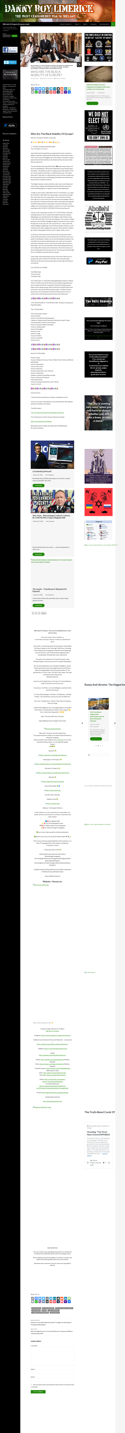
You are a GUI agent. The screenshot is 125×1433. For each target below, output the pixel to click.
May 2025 (5, 156)
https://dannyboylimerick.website (53, 781)
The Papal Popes (44, 68)
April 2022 (5, 189)
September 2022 (7, 182)
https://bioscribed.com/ (53, 790)
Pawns (85, 24)
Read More (38, 485)
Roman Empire (36, 1310)
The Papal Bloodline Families (40, 1312)
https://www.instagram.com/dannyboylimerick (56, 1035)
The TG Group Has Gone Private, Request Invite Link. (47, 412)
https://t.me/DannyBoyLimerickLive (55, 1048)
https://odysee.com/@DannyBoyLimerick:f (52, 1055)
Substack (61, 740)
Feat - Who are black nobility (64, 1308)
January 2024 (6, 174)
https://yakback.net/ (53, 803)
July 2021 (5, 197)
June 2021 (5, 199)
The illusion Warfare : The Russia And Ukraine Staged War (98, 714)
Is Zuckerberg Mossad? (42, 471)
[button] (82, 720)
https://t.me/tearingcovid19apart (41, 421)
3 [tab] (98, 741)
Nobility (77, 24)
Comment (34, 1346)
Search (4, 33)
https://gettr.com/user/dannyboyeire (54, 1073)
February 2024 (6, 173)
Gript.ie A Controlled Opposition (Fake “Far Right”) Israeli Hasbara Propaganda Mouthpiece (51, 1322)
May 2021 (5, 201)
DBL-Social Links (104, 24)
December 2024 (7, 163)
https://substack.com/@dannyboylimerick (53, 755)
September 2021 (7, 194)
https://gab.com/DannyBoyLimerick (54, 1075)
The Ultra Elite (55, 1312)
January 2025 (6, 161)
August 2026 (6, 143)
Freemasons (69, 65)
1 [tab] (95, 741)
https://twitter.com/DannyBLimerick (52, 1059)
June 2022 (5, 186)
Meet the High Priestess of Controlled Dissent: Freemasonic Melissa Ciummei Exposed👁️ (52, 1331)
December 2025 (7, 153)
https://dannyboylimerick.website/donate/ (55, 1092)
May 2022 (5, 187)
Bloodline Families (48, 1308)
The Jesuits (46, 67)
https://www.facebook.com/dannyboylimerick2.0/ (53, 773)
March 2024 (6, 171)
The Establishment (53, 1310)
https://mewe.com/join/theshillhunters (58, 1068)
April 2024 (5, 169)
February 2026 (6, 150)
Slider (44, 1310)
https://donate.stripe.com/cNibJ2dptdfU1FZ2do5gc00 (53, 764)
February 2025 (6, 159)
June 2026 (5, 145)
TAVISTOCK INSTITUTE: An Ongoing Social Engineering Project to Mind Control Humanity (98, 87)
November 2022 (7, 181)
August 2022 (6, 184)
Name (33, 1369)
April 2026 (5, 148)
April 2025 (5, 158)
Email (33, 1377)
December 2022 (7, 179)
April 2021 (5, 202)
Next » (44, 613)
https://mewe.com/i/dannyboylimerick (52, 1064)
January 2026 (6, 151)
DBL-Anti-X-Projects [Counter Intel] (16, 24)
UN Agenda (93, 24)
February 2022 (6, 192)
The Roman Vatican (55, 68)
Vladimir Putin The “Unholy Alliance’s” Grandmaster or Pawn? (9, 86)
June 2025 (5, 154)
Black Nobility (35, 65)
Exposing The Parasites (57, 65)
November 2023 (7, 178)
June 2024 (5, 168)
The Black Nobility (37, 67)
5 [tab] (102, 741)
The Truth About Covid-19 (100, 1107)
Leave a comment (61, 78)
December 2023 (7, 176)
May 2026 (5, 146)
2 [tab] (97, 741)
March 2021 (6, 204)
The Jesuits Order (56, 67)
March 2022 (6, 191)
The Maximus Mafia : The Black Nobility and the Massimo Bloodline (9, 91)
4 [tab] (100, 741)
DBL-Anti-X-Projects (65, 24)
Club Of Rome (45, 65)
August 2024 (6, 166)
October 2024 (6, 164)
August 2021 (6, 196)
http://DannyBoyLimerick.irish (52, 1101)
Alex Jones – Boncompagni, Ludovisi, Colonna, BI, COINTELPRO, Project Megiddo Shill (51, 516)
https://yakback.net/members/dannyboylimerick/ (52, 1044)
